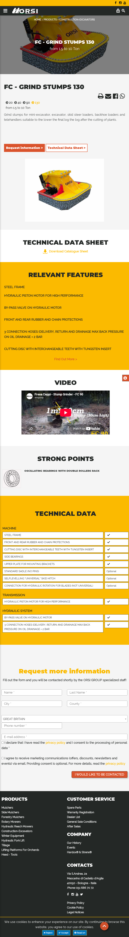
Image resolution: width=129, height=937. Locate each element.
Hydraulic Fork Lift (13, 840)
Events (71, 847)
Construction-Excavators (17, 831)
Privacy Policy (75, 902)
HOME (37, 19)
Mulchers (7, 807)
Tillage (6, 845)
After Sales (74, 826)
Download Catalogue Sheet (68, 251)
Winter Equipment (13, 835)
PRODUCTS (50, 19)
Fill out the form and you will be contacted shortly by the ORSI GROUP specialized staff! (64, 680)
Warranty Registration (80, 812)
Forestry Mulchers (13, 817)
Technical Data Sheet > (66, 148)
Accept (65, 932)
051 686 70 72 (85, 887)
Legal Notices (75, 912)
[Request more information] (125, 378)
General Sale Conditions (82, 821)
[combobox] (64, 719)
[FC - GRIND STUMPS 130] (64, 190)
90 (27, 102)
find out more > (65, 359)
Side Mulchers (10, 812)
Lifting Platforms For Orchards (20, 849)
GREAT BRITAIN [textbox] (14, 719)
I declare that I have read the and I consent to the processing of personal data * (64, 745)
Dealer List (73, 817)
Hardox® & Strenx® (79, 852)
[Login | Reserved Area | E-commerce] (118, 11)
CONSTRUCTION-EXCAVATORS (77, 19)
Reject (49, 932)
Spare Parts (74, 807)
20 (10, 102)
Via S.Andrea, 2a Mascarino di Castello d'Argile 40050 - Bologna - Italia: (85, 880)
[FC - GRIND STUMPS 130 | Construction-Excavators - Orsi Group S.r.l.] (99, 97)
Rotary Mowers (11, 821)
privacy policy (55, 742)
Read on (80, 932)
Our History (74, 842)
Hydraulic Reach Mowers (17, 826)
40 (19, 102)
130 (37, 102)
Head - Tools (9, 854)
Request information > (24, 148)
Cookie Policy (75, 907)
